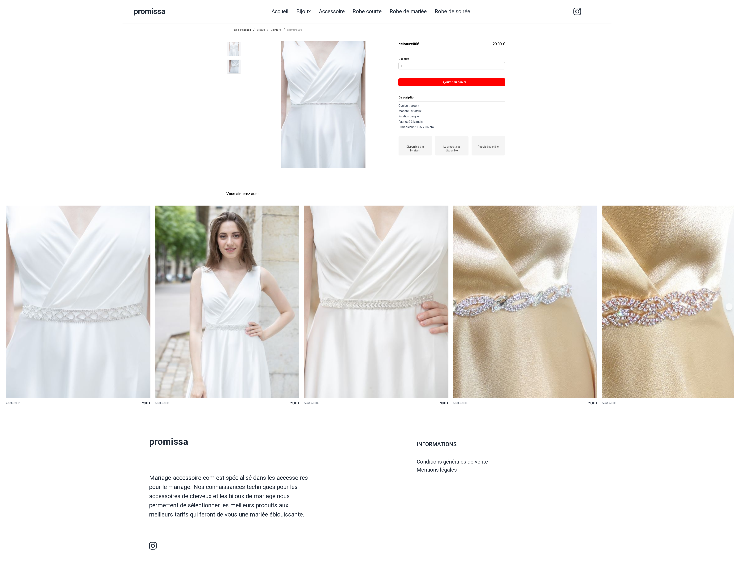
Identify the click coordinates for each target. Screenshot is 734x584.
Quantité (404, 58)
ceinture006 (294, 29)
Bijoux (261, 29)
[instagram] (577, 11)
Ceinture (276, 29)
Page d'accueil (241, 29)
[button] (323, 104)
